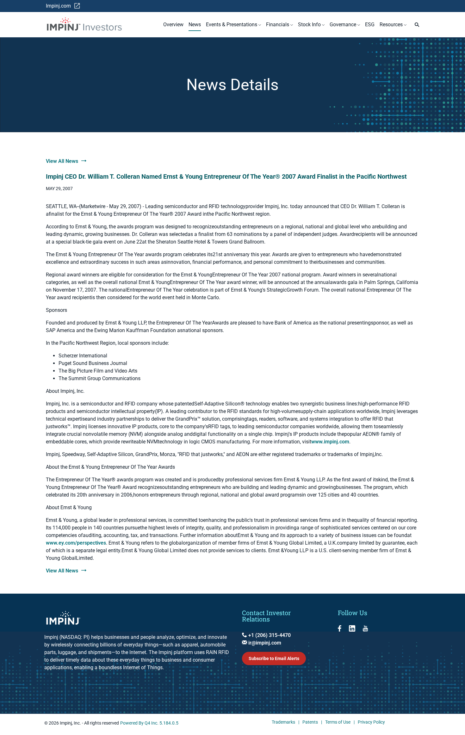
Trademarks (283, 722)
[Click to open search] (415, 24)
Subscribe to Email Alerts (274, 658)
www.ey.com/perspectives (76, 543)
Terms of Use (337, 722)
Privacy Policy (371, 722)
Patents (310, 722)
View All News (62, 161)
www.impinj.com (330, 442)
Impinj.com (63, 6)
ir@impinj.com (264, 643)
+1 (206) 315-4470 (269, 635)
